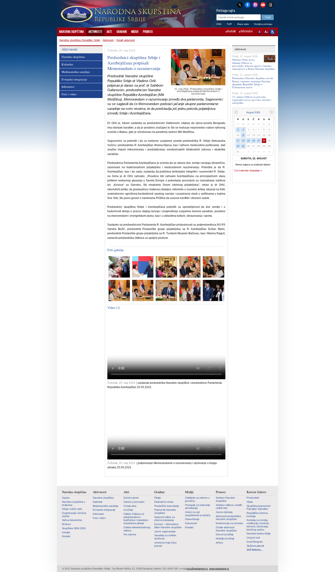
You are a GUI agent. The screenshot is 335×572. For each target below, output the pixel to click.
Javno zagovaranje (164, 531)
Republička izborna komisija (257, 515)
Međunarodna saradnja (76, 72)
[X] (239, 4)
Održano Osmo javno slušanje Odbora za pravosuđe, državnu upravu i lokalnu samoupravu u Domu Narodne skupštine (253, 64)
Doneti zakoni (131, 497)
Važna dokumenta (72, 520)
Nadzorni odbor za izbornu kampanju (164, 519)
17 (238, 140)
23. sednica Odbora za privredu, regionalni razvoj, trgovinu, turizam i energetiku (251, 99)
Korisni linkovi (256, 492)
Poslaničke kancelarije (166, 506)
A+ (266, 31)
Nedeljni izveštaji (225, 538)
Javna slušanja (224, 512)
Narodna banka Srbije (259, 533)
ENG (219, 24)
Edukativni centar (163, 501)
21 (258, 140)
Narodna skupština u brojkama (73, 503)
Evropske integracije (74, 79)
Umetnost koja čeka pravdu (165, 544)
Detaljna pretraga (263, 24)
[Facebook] (247, 4)
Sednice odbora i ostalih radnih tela (229, 507)
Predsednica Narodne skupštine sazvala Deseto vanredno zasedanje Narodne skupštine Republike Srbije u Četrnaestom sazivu (252, 82)
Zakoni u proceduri (134, 501)
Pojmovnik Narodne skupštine (165, 511)
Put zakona (130, 534)
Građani (121, 32)
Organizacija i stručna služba (74, 515)
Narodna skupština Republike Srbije (79, 40)
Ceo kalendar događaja (247, 170)
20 (253, 140)
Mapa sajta (243, 24)
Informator (247, 31)
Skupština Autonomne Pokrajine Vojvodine (259, 507)
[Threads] (270, 4)
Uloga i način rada (72, 509)
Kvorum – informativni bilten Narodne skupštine (168, 526)
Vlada (250, 501)
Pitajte (157, 497)
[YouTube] (263, 4)
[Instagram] (255, 4)
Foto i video (69, 94)
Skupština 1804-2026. (74, 528)
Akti (109, 32)
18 (243, 140)
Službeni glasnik (255, 545)
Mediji (134, 32)
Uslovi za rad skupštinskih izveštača (197, 514)
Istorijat (66, 532)
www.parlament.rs (219, 568)
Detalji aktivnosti (125, 40)
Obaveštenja (192, 519)
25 (243, 146)
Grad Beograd (254, 541)
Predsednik (253, 497)
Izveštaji (128, 509)
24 (238, 146)
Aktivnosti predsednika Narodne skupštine (228, 518)
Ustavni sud (253, 537)
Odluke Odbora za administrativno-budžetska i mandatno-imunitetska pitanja (136, 519)
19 (248, 140)
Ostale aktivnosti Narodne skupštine (226, 529)
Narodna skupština (71, 32)
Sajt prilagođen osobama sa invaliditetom (272, 31)
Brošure (66, 524)
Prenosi (148, 32)
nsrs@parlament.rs (197, 568)
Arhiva (219, 542)
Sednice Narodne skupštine (225, 499)
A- (259, 31)
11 (243, 135)
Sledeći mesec (271, 112)
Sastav (66, 497)
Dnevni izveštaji (224, 534)
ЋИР (229, 24)
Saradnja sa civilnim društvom (165, 537)
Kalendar (67, 64)
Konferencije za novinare (229, 523)
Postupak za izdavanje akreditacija (197, 507)
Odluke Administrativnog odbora (137, 529)
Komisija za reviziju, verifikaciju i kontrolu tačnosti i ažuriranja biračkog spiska (258, 525)
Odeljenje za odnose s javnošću (197, 499)
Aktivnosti (95, 32)
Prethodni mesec (236, 112)
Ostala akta (130, 506)
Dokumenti (191, 523)
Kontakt (231, 31)
